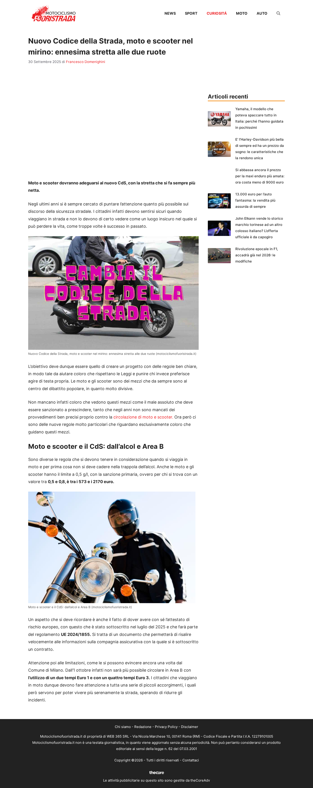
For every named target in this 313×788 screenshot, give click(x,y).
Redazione (142, 727)
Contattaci (190, 760)
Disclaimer (189, 727)
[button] (278, 13)
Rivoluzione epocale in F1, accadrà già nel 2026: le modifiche (256, 255)
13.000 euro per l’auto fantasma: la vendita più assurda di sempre (255, 200)
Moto (241, 13)
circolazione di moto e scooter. (143, 417)
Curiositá (217, 13)
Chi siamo (123, 727)
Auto (262, 13)
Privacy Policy (166, 727)
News (170, 13)
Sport (191, 13)
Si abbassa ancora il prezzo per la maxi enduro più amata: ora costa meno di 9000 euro (259, 176)
